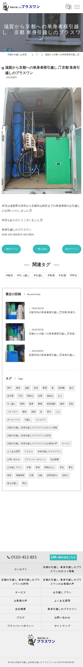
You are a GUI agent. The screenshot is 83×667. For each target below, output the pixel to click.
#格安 (9, 275)
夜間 (45, 388)
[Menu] (77, 6)
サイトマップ (62, 626)
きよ (60, 396)
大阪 (40, 475)
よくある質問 (13, 451)
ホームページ (13, 420)
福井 (62, 404)
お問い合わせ (13, 459)
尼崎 (33, 412)
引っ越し (11, 404)
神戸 (9, 388)
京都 (29, 467)
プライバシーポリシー (35, 459)
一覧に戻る (41, 249)
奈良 (36, 388)
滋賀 (27, 388)
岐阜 (31, 404)
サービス (66, 443)
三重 (31, 475)
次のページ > (71, 249)
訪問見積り (52, 475)
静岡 (22, 404)
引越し (28, 420)
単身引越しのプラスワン (49, 451)
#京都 (62, 275)
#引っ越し (23, 275)
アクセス (29, 451)
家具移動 (51, 404)
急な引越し (12, 483)
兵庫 (40, 396)
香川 (49, 412)
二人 (58, 412)
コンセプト (41, 420)
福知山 (50, 396)
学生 (62, 467)
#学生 (73, 275)
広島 (71, 404)
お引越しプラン (14, 467)
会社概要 (54, 459)
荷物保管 (20, 475)
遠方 (71, 388)
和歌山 (30, 396)
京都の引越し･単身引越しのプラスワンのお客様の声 (32, 443)
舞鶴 (40, 404)
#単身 (51, 275)
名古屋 (10, 396)
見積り (65, 475)
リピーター (12, 412)
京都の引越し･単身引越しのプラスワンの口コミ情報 (32, 427)
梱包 (24, 412)
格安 (18, 388)
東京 (71, 467)
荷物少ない (49, 467)
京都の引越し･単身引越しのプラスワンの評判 (29, 435)
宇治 (20, 396)
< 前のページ (11, 249)
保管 (9, 475)
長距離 (61, 388)
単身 (38, 467)
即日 (24, 483)
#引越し (39, 275)
